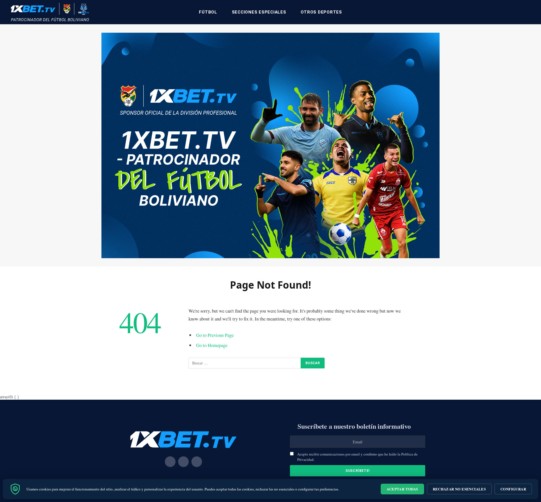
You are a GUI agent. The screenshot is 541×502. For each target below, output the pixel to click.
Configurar (513, 489)
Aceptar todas (402, 489)
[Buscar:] (245, 363)
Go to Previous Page (215, 335)
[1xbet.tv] (49, 12)
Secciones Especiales (259, 12)
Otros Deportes (321, 12)
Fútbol (208, 12)
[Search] (530, 12)
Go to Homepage (211, 345)
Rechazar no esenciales (459, 489)
